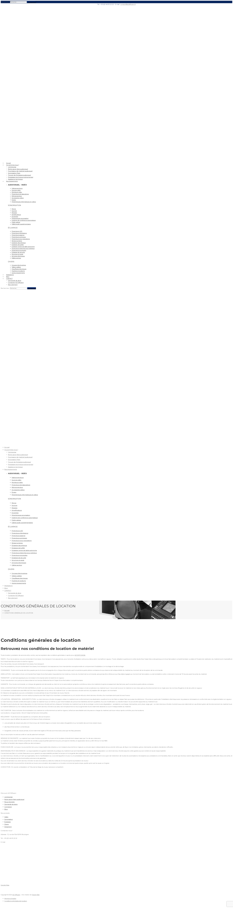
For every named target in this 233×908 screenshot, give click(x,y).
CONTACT (9, 278)
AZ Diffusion (16, 895)
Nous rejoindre (9, 802)
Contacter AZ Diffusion (16, 282)
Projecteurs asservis (18, 235)
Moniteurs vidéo (17, 192)
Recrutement (12, 285)
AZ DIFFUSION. (80, 655)
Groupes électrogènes (19, 265)
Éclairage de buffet (18, 245)
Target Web (36, 895)
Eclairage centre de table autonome (23, 246)
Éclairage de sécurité (18, 252)
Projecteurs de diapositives (20, 194)
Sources (14, 211)
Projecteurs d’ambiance (19, 233)
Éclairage (7, 822)
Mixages (14, 213)
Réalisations (8, 586)
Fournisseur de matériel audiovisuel (20, 171)
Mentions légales (10, 898)
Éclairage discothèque (19, 243)
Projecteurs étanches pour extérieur (23, 248)
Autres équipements (18, 273)
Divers (6, 824)
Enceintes (15, 216)
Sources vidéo (16, 190)
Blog (6, 588)
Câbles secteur (16, 258)
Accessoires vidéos (18, 198)
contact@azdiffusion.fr (128, 4)
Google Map (5, 885)
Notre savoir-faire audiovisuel (18, 169)
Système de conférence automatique (24, 220)
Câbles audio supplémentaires (21, 224)
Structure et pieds (17, 254)
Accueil (6, 447)
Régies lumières (17, 241)
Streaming (8, 827)
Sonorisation (8, 819)
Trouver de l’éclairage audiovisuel (19, 175)
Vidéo (6, 817)
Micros (14, 209)
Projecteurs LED (17, 231)
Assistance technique (15, 467)
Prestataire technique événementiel (20, 177)
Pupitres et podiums (18, 271)
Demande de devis (14, 280)
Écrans (14, 200)
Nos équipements (12, 181)
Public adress (16, 222)
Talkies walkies (16, 267)
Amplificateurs (16, 214)
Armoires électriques (18, 256)
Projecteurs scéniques (19, 237)
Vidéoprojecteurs (17, 188)
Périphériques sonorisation (20, 218)
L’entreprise (12, 167)
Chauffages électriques (19, 269)
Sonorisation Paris (14, 173)
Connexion (8, 807)
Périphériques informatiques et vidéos (24, 202)
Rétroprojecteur (17, 196)
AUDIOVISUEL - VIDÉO (17, 185)
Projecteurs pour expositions (21, 239)
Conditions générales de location (15, 901)
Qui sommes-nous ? (12, 165)
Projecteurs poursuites (19, 250)
